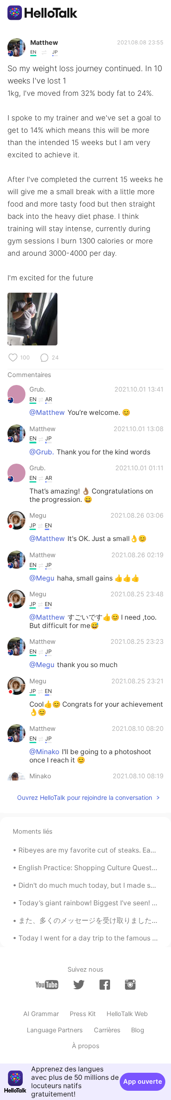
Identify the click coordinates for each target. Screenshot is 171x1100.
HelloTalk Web (127, 1014)
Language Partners (55, 1030)
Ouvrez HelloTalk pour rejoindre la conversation (84, 797)
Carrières (107, 1030)
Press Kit (83, 1014)
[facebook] (105, 985)
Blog (137, 1030)
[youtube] (47, 984)
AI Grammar (41, 1014)
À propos (86, 1046)
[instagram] (130, 985)
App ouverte (142, 1081)
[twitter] (79, 985)
